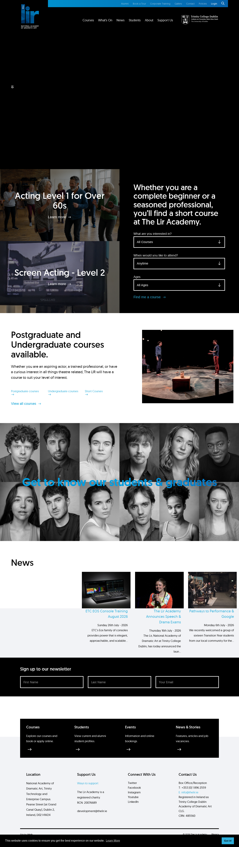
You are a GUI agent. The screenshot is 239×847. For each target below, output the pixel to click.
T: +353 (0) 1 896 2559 (192, 787)
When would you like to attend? (155, 255)
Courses (88, 20)
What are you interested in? (152, 234)
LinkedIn (133, 801)
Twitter (132, 783)
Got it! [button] (228, 840)
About (149, 20)
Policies (203, 3)
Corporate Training (160, 3)
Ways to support (87, 783)
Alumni (125, 3)
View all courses (24, 403)
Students (135, 20)
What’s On (105, 20)
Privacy (215, 834)
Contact (190, 3)
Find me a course (147, 297)
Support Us (165, 20)
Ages (136, 277)
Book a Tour (139, 3)
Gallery (178, 3)
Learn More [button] (113, 840)
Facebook (134, 787)
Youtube (133, 797)
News (121, 20)
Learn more (57, 217)
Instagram (134, 792)
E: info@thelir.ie (188, 792)
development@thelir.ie (92, 811)
